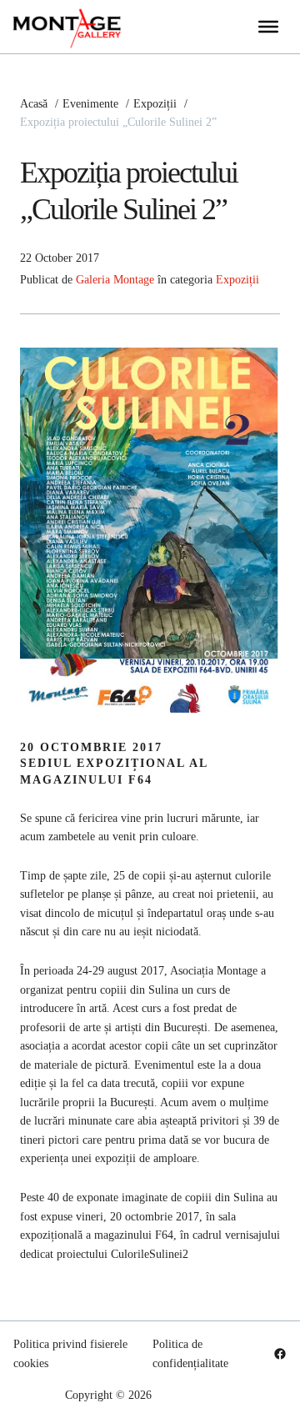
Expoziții (237, 279)
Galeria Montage (115, 279)
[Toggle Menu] (268, 27)
